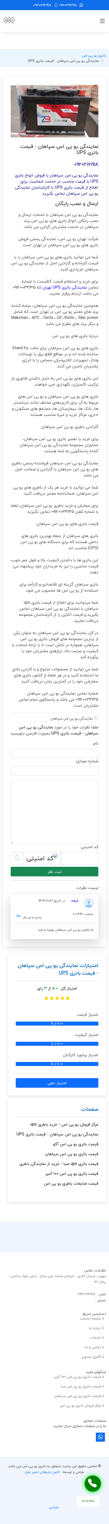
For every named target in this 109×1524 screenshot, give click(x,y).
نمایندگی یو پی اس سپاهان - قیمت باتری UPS (57, 1134)
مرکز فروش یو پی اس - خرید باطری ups (64, 1124)
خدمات (95, 1337)
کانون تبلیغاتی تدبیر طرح (42, 1472)
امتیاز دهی (57, 1082)
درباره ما (95, 1328)
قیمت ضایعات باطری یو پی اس (71, 1183)
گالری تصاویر (91, 1357)
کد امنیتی (89, 847)
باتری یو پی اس (94, 55)
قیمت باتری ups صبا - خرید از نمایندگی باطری (59, 1163)
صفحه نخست (90, 1318)
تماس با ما (93, 1347)
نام (95, 743)
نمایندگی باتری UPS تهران (64, 287)
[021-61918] (93, 1484)
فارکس (53, 1507)
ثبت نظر (55, 871)
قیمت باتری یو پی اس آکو (75, 1144)
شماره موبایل (87, 761)
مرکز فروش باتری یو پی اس (80, 1405)
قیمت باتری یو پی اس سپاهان (71, 1153)
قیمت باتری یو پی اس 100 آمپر (71, 1173)
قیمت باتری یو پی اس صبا (81, 1386)
